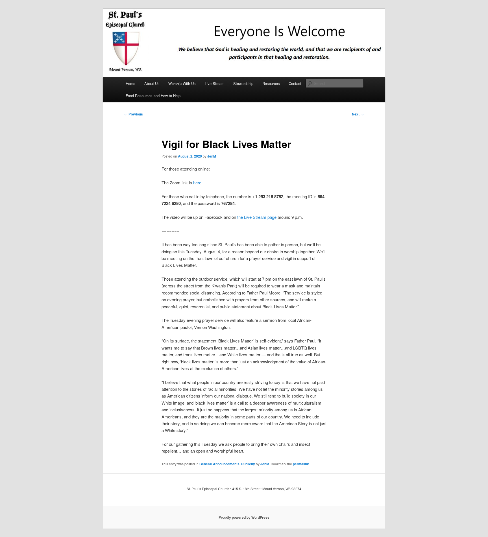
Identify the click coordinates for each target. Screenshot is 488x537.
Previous (133, 114)
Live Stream (215, 83)
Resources (271, 83)
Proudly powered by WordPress (244, 517)
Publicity (248, 463)
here (197, 182)
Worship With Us (182, 83)
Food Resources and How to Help (153, 95)
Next (358, 114)
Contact (295, 83)
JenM (211, 156)
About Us (152, 83)
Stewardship (243, 83)
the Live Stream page (256, 217)
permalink (301, 463)
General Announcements (219, 463)
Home (130, 83)
